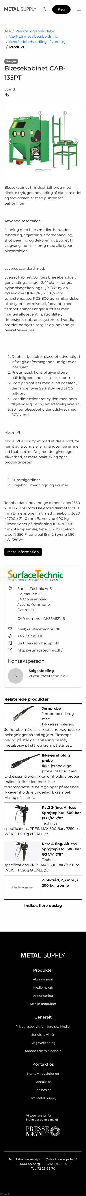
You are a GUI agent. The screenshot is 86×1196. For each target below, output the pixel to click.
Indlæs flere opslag (43, 905)
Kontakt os (43, 1082)
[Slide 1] (39, 170)
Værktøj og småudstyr (34, 31)
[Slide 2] (47, 170)
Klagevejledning (43, 1043)
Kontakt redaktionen (43, 1074)
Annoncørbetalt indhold (43, 1051)
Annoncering (43, 996)
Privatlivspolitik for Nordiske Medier (43, 1026)
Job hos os (43, 1090)
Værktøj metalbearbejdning (33, 36)
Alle (7, 31)
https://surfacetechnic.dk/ (39, 650)
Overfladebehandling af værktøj (37, 42)
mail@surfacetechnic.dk (38, 629)
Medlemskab (43, 987)
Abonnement (43, 979)
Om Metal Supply (43, 1098)
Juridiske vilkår (43, 1035)
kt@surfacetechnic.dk (48, 676)
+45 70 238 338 (30, 636)
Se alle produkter (43, 1004)
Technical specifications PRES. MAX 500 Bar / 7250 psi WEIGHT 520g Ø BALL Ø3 (42, 820)
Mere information (23, 552)
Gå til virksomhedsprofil (38, 643)
